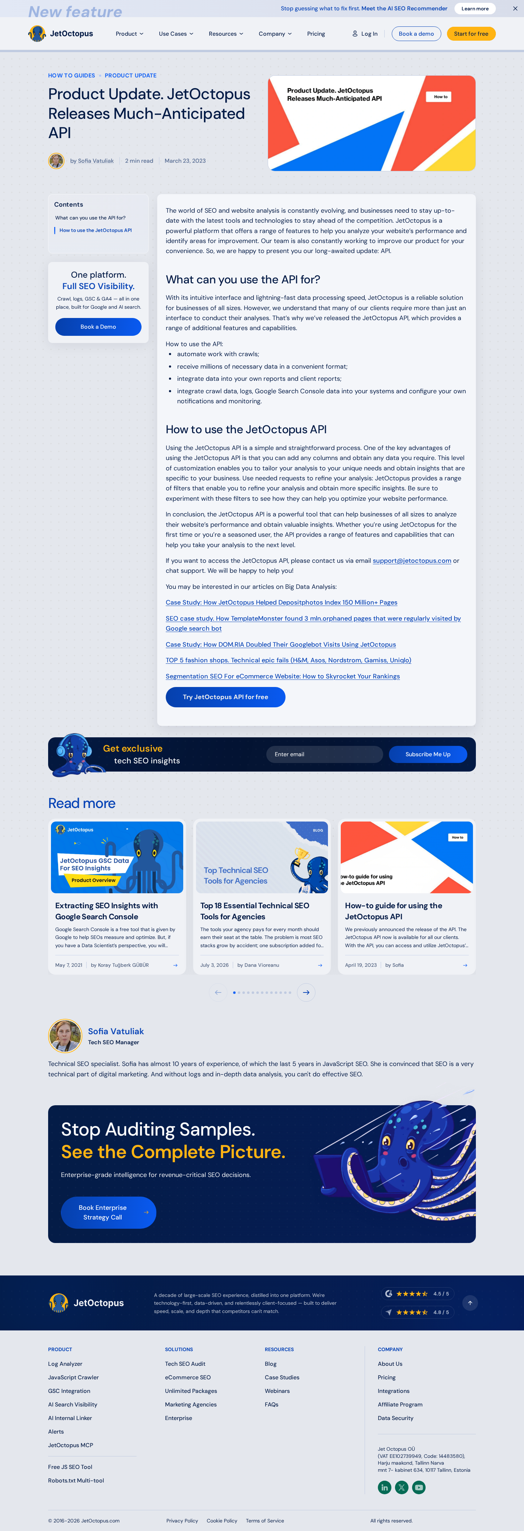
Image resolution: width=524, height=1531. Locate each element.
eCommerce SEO (188, 1377)
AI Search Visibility (72, 1404)
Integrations (394, 1391)
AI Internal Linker (70, 1418)
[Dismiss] (515, 8)
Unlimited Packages (191, 1391)
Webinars (277, 1391)
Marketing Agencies (191, 1404)
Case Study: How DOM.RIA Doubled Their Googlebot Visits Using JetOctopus (281, 644)
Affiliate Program (400, 1404)
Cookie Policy (222, 1520)
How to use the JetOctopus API (96, 230)
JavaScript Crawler (73, 1377)
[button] (234, 992)
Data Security (395, 1418)
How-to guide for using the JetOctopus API (393, 911)
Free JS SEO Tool (70, 1467)
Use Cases (173, 33)
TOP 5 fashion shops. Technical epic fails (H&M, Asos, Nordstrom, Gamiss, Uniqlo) (288, 660)
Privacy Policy (182, 1520)
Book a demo (416, 33)
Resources (223, 33)
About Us (390, 1364)
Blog (271, 1364)
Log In (369, 33)
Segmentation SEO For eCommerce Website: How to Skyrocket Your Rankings (283, 676)
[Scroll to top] (470, 1303)
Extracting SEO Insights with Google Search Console (106, 911)
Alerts (56, 1431)
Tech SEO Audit (185, 1364)
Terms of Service (265, 1520)
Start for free (471, 33)
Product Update (130, 76)
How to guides (71, 76)
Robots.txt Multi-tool (76, 1480)
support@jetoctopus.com (412, 560)
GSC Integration (69, 1391)
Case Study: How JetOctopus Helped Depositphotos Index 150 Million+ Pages (281, 602)
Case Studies (282, 1377)
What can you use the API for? (90, 217)
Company (272, 33)
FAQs (271, 1404)
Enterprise (178, 1418)
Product (126, 33)
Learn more (475, 8)
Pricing (316, 33)
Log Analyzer (65, 1364)
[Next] (306, 992)
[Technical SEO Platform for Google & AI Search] (61, 33)
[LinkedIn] (384, 1487)
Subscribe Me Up (428, 754)
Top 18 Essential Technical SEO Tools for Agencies (254, 911)
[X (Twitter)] (402, 1487)
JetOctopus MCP (70, 1445)
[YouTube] (419, 1487)
